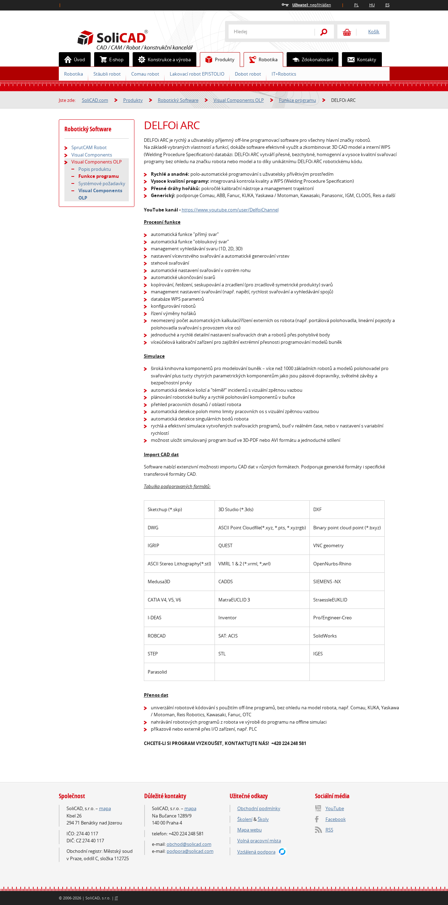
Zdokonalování (317, 59)
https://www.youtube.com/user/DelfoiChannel (230, 210)
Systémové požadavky (101, 183)
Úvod (79, 59)
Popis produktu (94, 169)
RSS (329, 830)
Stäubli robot (107, 74)
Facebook (336, 819)
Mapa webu (249, 830)
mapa (105, 808)
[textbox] (267, 32)
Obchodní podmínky (258, 808)
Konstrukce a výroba (169, 59)
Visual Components (91, 155)
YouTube (335, 808)
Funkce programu (297, 100)
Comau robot (145, 74)
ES (387, 4)
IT (116, 897)
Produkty (224, 59)
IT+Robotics (284, 74)
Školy (263, 819)
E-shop (116, 59)
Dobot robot (248, 74)
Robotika (268, 59)
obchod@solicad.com (189, 844)
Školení (244, 819)
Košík (373, 31)
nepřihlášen (311, 4)
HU (372, 4)
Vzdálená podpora (256, 852)
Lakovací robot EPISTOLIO (197, 74)
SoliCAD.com (146, 39)
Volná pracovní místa (259, 840)
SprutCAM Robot (89, 147)
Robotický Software (178, 100)
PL (356, 4)
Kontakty (366, 59)
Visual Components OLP (239, 100)
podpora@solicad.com (190, 851)
